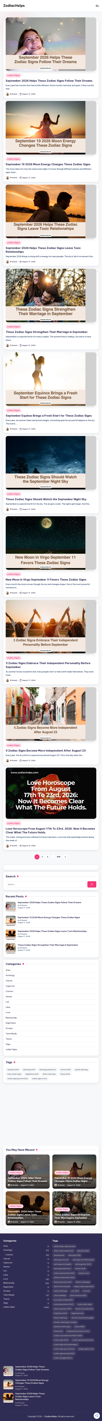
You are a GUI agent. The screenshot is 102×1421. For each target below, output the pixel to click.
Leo (7, 1002)
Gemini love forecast (62, 1286)
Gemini (9, 996)
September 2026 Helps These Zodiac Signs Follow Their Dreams (49, 80)
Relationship (11, 1018)
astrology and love (61, 1260)
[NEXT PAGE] (65, 856)
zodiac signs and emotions (83, 1340)
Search (11, 876)
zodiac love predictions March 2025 (68, 1335)
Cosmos (9, 991)
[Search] (91, 884)
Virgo (8, 1044)
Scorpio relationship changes (65, 1322)
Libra (8, 1007)
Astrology (10, 975)
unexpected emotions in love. (78, 1331)
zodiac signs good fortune (17, 1079)
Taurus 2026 (65, 1074)
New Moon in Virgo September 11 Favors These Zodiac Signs (46, 579)
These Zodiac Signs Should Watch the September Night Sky (46, 499)
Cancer (9, 981)
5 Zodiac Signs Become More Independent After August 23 (46, 750)
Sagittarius (11, 1023)
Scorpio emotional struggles (82, 1318)
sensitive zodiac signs (62, 1327)
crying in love (84, 1273)
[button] (65, 856)
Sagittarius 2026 (32, 1074)
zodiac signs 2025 (61, 1340)
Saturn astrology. (49, 1074)
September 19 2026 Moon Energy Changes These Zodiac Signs (48, 164)
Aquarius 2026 (13, 1070)
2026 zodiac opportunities (64, 1246)
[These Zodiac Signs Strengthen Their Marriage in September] (11, 948)
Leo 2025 (75, 1291)
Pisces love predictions (84, 1309)
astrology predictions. (47, 1070)
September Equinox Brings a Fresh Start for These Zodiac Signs (49, 415)
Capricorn (10, 986)
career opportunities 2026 (64, 1273)
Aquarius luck (59, 1255)
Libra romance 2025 (78, 1295)
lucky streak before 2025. (64, 1304)
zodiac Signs (13, 75)
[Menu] (97, 6)
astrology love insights (62, 1264)
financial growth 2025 (62, 1282)
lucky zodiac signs (14, 1074)
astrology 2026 (29, 1070)
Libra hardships (60, 1295)
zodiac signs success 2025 (64, 1353)
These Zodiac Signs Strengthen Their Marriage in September (47, 332)
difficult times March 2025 (64, 1277)
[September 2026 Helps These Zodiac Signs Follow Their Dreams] (11, 907)
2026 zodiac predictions (63, 1251)
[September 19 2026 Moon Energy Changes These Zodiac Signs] (11, 921)
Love (8, 1012)
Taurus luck (58, 1331)
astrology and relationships (83, 1260)
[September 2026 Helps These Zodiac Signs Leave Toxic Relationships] (11, 935)
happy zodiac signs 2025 (84, 1286)
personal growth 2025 (62, 1309)
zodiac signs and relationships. (65, 1344)
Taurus (9, 1039)
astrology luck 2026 (83, 1264)
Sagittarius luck (77, 1313)
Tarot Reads (11, 1033)
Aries (8, 970)
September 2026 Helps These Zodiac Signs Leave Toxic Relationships (52, 931)
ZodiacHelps (14, 5)
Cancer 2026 (65, 1070)
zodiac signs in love (39, 1079)
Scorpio (9, 1028)
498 (58, 857)
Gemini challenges (83, 1282)
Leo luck (86, 1291)
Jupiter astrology (81, 1070)
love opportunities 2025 (63, 1300)
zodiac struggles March (63, 1358)
